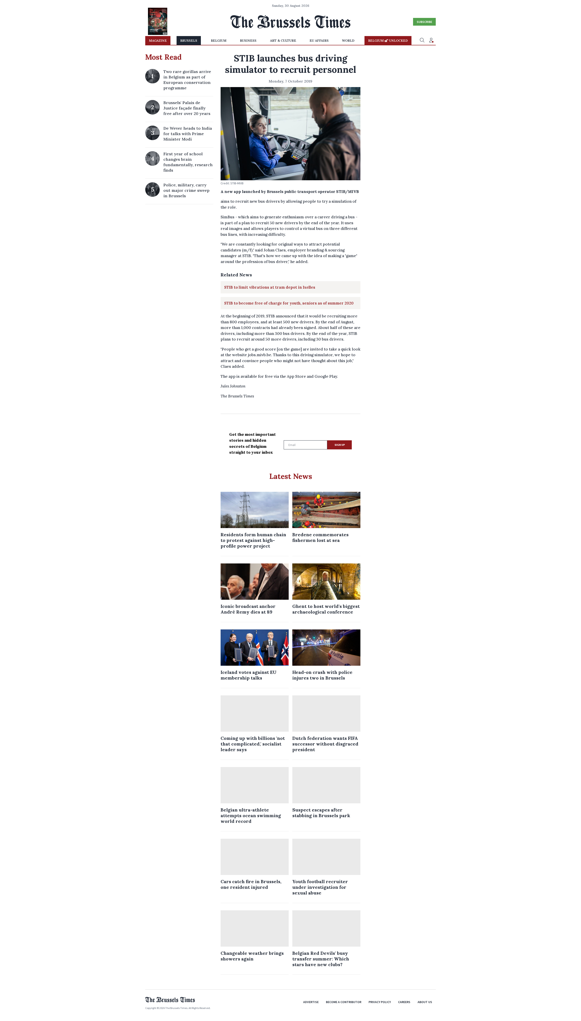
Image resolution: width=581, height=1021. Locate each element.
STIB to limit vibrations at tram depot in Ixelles (269, 287)
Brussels (188, 41)
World (348, 41)
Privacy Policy (380, 1002)
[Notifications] (431, 40)
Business (248, 41)
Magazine (158, 41)
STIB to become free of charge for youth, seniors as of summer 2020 (289, 303)
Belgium (218, 41)
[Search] (422, 40)
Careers (404, 1002)
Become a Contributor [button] (343, 1002)
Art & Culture (283, 41)
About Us (425, 1002)
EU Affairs (319, 41)
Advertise (311, 1002)
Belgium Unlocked (388, 41)
